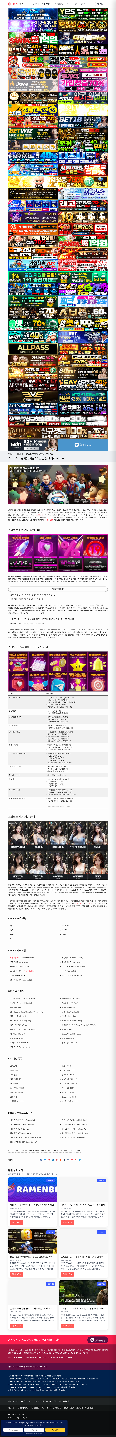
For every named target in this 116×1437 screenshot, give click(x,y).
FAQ (30, 1401)
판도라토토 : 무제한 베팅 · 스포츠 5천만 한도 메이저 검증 (34, 1257)
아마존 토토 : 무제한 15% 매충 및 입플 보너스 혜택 (82, 1309)
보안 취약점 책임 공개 (53, 1401)
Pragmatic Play (29, 971)
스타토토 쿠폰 (67, 1150)
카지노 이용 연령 (55, 1408)
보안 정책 (79, 1408)
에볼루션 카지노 (16, 958)
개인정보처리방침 (22, 1408)
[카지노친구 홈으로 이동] (15, 4)
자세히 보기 (15, 1222)
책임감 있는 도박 (68, 1408)
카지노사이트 (78, 903)
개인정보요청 (34, 1408)
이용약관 (11, 1408)
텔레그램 (12, 798)
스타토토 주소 (57, 1150)
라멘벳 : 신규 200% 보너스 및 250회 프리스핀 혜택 (32, 1205)
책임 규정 (44, 1408)
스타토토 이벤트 (46, 1150)
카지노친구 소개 (13, 1401)
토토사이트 (20, 454)
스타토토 (11, 1150)
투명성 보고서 (89, 1408)
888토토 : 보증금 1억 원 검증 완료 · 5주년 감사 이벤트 (84, 1257)
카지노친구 (11, 454)
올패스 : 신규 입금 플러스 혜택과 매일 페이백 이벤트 (32, 1309)
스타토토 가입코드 (21, 1150)
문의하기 (24, 1401)
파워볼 (49, 753)
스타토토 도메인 (34, 1150)
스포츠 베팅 (40, 515)
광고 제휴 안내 (39, 1401)
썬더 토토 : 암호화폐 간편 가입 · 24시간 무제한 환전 (83, 1205)
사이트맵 (66, 1401)
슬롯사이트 (91, 903)
